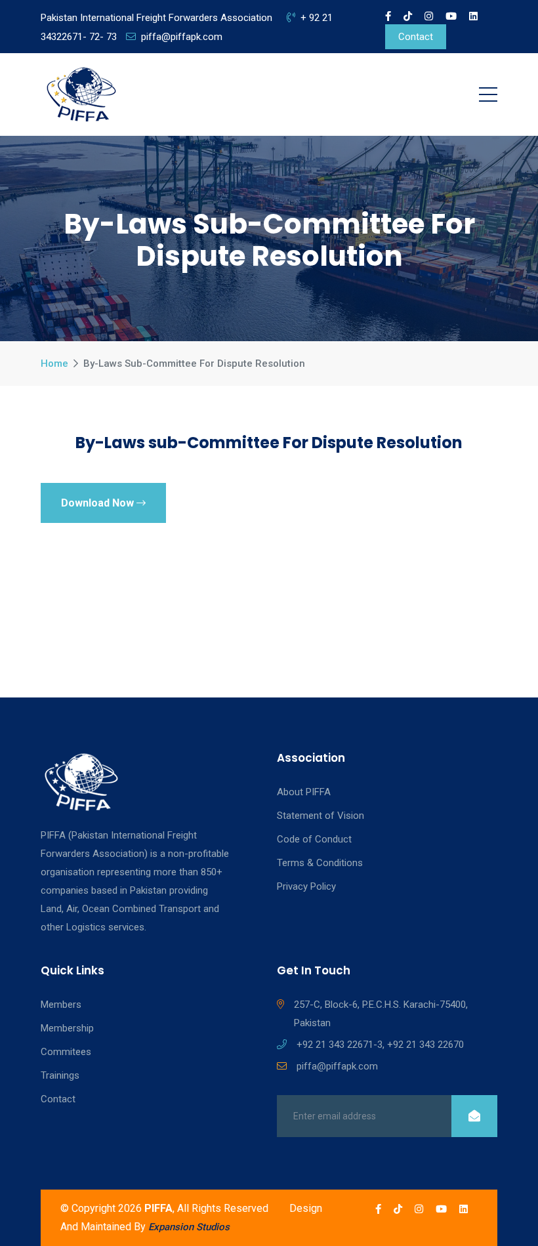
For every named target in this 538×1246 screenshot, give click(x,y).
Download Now (98, 503)
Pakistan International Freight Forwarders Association (156, 18)
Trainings (60, 1075)
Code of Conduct (314, 839)
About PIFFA (304, 792)
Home (54, 363)
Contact (415, 37)
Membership (67, 1028)
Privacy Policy (306, 886)
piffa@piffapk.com (181, 37)
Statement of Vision (320, 815)
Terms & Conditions (320, 863)
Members (61, 1004)
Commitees (66, 1052)
